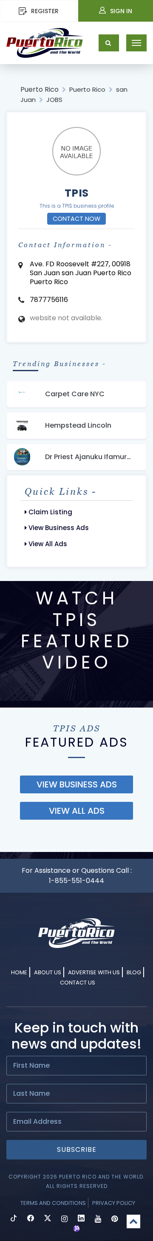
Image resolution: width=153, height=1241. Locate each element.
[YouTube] (98, 1219)
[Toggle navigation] (136, 42)
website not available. (66, 318)
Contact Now (76, 218)
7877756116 (49, 300)
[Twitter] (47, 1219)
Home (19, 972)
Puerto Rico (39, 89)
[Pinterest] (114, 1219)
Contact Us (77, 983)
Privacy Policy (113, 1203)
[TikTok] (13, 1219)
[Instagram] (64, 1219)
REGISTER (45, 11)
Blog (134, 972)
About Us (47, 972)
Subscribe (76, 1149)
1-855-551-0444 (76, 881)
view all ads (77, 811)
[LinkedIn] (81, 1219)
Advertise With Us (94, 972)
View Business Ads (58, 527)
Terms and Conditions (53, 1203)
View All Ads (47, 543)
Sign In (121, 11)
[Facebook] (30, 1219)
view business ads (77, 784)
